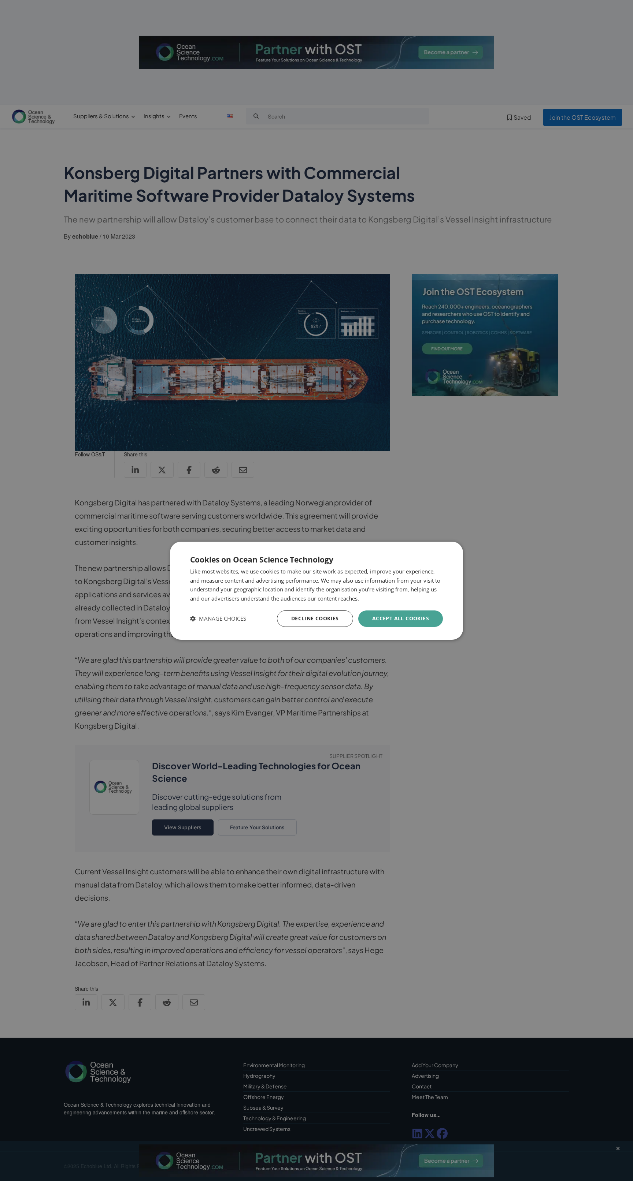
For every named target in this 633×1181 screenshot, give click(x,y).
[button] (218, 618)
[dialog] (316, 590)
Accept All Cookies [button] (400, 618)
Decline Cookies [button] (315, 618)
